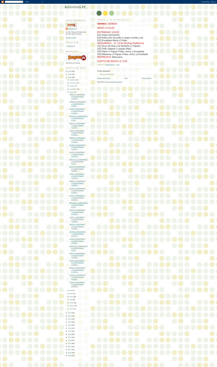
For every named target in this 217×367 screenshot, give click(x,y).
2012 (69, 346)
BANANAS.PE (75, 7)
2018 (69, 328)
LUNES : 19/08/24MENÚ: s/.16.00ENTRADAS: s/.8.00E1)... (77, 176)
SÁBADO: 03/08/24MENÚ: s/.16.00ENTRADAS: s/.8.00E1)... (77, 270)
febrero (72, 306)
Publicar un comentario (107, 74)
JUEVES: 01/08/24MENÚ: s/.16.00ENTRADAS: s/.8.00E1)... (77, 284)
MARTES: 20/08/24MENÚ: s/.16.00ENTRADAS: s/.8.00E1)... (77, 169)
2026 (69, 71)
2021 (69, 319)
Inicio (126, 78)
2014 (69, 340)
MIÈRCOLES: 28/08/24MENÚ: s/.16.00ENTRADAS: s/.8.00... (78, 118)
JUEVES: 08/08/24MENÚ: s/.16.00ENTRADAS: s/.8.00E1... (77, 241)
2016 (69, 334)
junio (71, 293)
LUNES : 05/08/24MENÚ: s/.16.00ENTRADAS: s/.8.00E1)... (77, 263)
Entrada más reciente (103, 78)
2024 (69, 77)
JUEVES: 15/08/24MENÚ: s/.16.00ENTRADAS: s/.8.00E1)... (77, 198)
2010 (69, 352)
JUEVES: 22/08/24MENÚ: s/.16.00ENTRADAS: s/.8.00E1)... (77, 154)
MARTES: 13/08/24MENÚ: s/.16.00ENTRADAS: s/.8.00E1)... (77, 212)
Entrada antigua (146, 78)
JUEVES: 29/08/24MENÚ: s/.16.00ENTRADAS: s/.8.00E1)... (77, 111)
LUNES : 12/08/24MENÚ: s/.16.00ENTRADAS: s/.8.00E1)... (77, 219)
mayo (71, 296)
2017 (69, 331)
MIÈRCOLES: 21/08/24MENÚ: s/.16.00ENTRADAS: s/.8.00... (78, 161)
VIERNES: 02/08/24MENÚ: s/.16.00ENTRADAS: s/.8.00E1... (77, 277)
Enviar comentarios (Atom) (114, 82)
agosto (72, 92)
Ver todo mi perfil (71, 37)
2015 (69, 337)
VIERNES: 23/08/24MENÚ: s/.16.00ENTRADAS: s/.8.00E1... (77, 147)
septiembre (73, 89)
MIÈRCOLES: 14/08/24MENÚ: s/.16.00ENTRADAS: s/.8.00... (78, 205)
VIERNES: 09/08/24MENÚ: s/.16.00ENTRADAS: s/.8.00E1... (77, 234)
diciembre (73, 80)
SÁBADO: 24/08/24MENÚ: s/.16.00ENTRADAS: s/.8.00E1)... (77, 140)
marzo (72, 303)
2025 (69, 74)
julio (71, 290)
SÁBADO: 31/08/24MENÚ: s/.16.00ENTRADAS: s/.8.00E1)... (77, 96)
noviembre (73, 83)
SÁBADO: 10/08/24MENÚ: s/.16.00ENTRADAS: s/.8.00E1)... (77, 226)
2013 (69, 343)
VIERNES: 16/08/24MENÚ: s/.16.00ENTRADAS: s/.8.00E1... (77, 190)
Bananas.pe (71, 46)
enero (71, 309)
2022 (69, 316)
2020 (69, 322)
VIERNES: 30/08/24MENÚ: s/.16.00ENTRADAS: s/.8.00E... (77, 104)
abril (71, 299)
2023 (69, 313)
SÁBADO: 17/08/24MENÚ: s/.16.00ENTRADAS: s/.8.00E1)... (77, 183)
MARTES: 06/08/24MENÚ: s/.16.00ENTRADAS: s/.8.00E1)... (77, 255)
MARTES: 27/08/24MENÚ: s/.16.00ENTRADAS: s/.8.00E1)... (77, 125)
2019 (69, 325)
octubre (72, 86)
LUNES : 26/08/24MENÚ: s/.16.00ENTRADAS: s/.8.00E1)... (77, 133)
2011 (69, 349)
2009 (69, 355)
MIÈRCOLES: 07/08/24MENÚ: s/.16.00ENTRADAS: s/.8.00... (78, 248)
